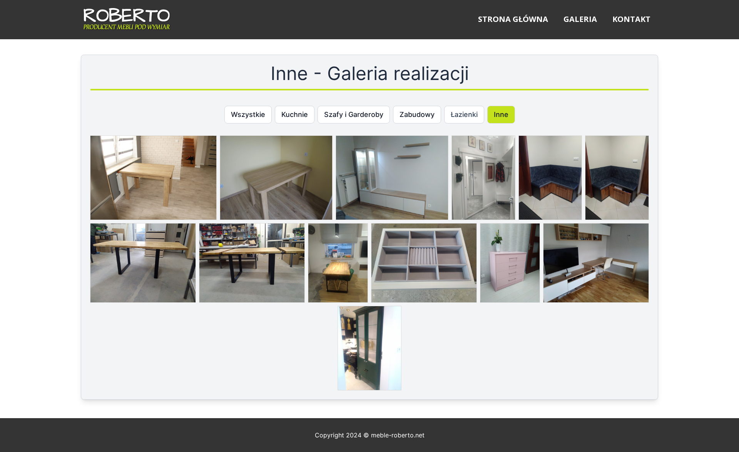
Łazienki (464, 114)
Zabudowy (417, 114)
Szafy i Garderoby (353, 114)
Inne (501, 114)
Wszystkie (248, 114)
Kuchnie (294, 114)
